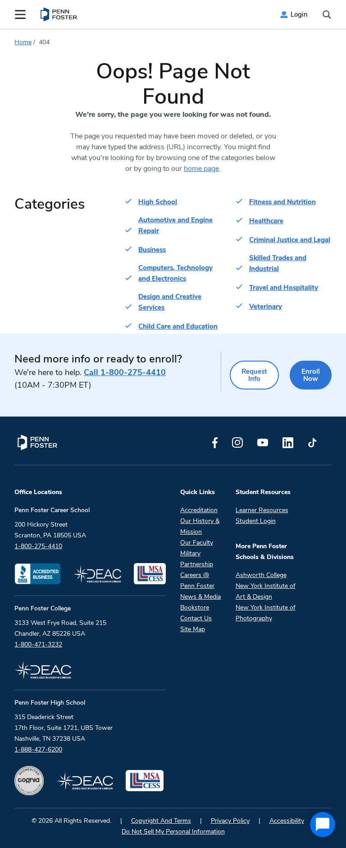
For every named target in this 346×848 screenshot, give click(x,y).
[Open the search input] (327, 14)
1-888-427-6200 (38, 749)
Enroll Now (310, 375)
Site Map (192, 629)
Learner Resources (262, 510)
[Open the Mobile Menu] (20, 14)
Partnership (196, 564)
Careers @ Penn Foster (197, 580)
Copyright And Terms (161, 820)
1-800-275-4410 (125, 372)
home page (201, 169)
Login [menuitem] (299, 14)
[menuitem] (59, 14)
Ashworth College (261, 575)
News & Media (200, 596)
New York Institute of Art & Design (266, 591)
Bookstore (194, 607)
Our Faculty (196, 542)
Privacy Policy (230, 820)
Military (190, 553)
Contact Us (196, 618)
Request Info (254, 375)
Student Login (256, 521)
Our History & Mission (199, 526)
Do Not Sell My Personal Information (173, 831)
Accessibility (286, 820)
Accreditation (199, 510)
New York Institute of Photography (266, 613)
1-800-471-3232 (38, 644)
